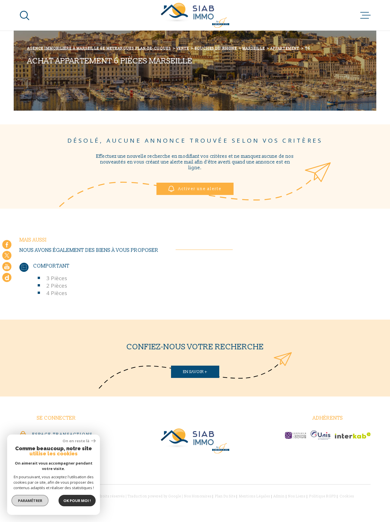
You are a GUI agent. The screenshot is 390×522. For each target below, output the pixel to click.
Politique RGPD (322, 496)
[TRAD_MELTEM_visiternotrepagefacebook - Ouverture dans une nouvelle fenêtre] (6, 244)
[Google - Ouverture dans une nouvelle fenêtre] (6, 277)
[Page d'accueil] (195, 15)
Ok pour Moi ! (77, 500)
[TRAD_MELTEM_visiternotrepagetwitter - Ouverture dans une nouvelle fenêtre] (6, 255)
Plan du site (225, 496)
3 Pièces (56, 278)
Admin (279, 496)
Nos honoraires (198, 496)
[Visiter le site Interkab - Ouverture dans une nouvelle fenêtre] (353, 436)
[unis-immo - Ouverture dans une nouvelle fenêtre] (320, 435)
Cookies (346, 496)
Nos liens (296, 496)
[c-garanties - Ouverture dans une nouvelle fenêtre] (295, 435)
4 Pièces (56, 293)
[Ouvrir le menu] (365, 15)
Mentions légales (254, 496)
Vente (182, 48)
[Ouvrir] (24, 15)
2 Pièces (56, 285)
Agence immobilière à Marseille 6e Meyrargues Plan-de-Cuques (99, 48)
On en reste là (76, 441)
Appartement (284, 48)
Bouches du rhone (216, 48)
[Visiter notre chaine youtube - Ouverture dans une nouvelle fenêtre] (6, 266)
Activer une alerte (200, 188)
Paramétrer (30, 500)
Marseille (253, 48)
